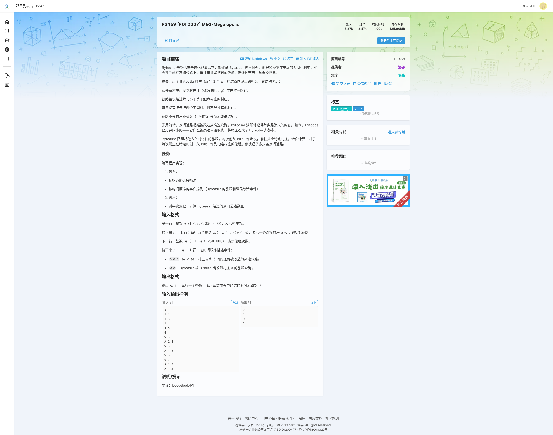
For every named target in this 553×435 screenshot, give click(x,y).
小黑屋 (300, 418)
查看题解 (363, 83)
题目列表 (23, 6)
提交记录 (342, 83)
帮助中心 (251, 418)
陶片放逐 (315, 418)
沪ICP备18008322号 (313, 429)
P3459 (41, 6)
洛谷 (401, 67)
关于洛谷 (235, 418)
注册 (532, 6)
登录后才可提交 (391, 40)
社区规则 (332, 418)
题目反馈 (384, 83)
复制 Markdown (255, 58)
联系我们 (285, 418)
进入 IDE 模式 (309, 58)
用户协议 (268, 418)
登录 (526, 6)
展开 (289, 58)
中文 (276, 58)
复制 (235, 302)
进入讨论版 (396, 132)
